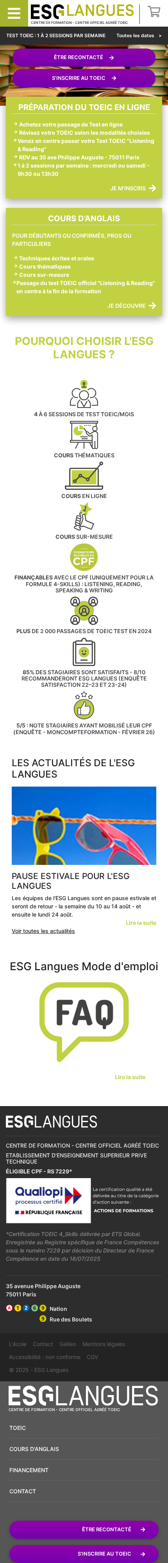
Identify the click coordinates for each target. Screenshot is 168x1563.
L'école (18, 1344)
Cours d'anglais (34, 1449)
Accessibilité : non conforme (44, 1357)
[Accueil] (82, 12)
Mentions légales (103, 1344)
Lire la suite (130, 1077)
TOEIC (17, 1427)
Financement (28, 1470)
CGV (92, 1357)
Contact (43, 1344)
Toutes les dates (135, 35)
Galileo (67, 1344)
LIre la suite (141, 922)
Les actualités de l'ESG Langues (73, 768)
